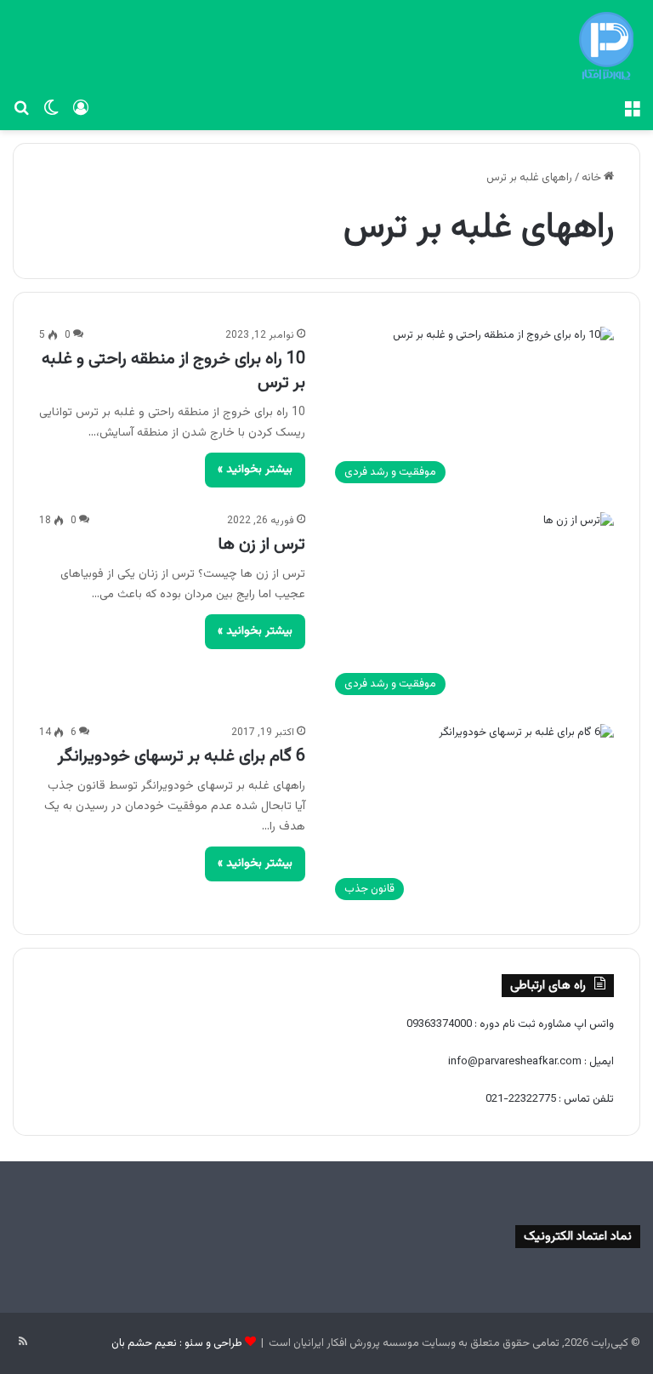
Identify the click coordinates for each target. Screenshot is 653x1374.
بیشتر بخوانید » (255, 469)
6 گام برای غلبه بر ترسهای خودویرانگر (181, 756)
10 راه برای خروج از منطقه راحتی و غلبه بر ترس (173, 370)
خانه (593, 177)
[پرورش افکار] (606, 46)
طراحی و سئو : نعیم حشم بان (176, 1343)
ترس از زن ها (262, 544)
